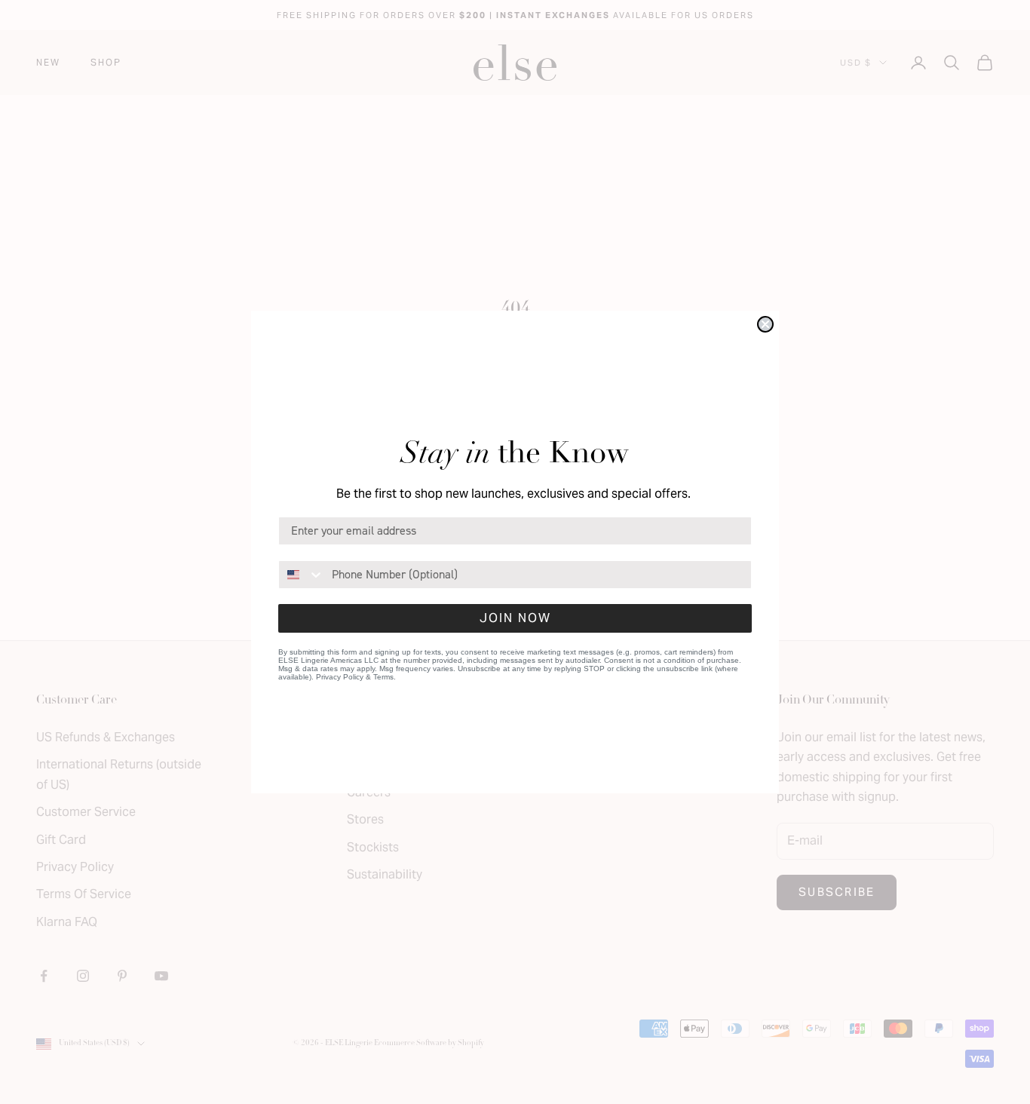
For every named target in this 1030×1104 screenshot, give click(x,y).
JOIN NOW (515, 618)
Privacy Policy (339, 677)
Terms (383, 677)
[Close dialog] (765, 324)
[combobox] (301, 574)
